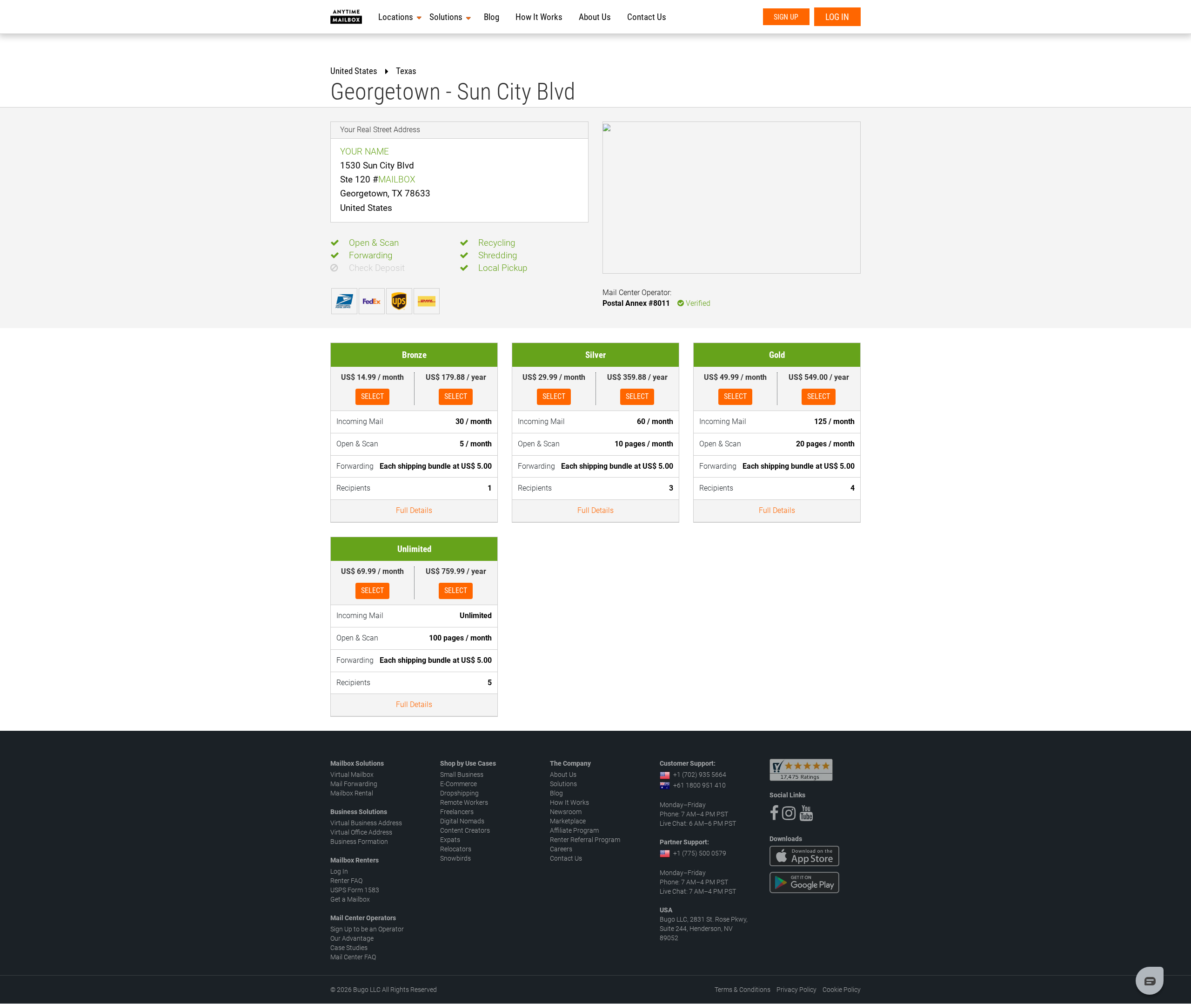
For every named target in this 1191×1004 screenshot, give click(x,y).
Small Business (461, 774)
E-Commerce (458, 784)
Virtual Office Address (361, 832)
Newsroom (566, 811)
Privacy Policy (796, 989)
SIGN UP (786, 17)
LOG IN (837, 17)
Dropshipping (459, 793)
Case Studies (349, 947)
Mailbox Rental (351, 793)
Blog (491, 17)
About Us (595, 17)
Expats (450, 839)
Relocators (455, 849)
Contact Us (646, 17)
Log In (339, 871)
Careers (561, 849)
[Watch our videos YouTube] (806, 813)
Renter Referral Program (585, 839)
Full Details (414, 510)
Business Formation (359, 841)
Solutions (445, 17)
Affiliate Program (574, 830)
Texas (406, 71)
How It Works (538, 17)
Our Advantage (352, 938)
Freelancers (457, 811)
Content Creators (465, 830)
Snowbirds (455, 858)
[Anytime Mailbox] (346, 17)
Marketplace (568, 821)
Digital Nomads (462, 821)
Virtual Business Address (366, 823)
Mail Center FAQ (353, 957)
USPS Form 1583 (354, 890)
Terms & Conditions (742, 989)
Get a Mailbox (350, 899)
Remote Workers (464, 802)
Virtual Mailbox (352, 774)
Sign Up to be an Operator (367, 929)
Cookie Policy (842, 989)
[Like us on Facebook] (773, 813)
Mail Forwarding (353, 784)
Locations (395, 17)
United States (353, 71)
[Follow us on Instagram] (789, 813)
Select (372, 396)
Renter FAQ (346, 880)
